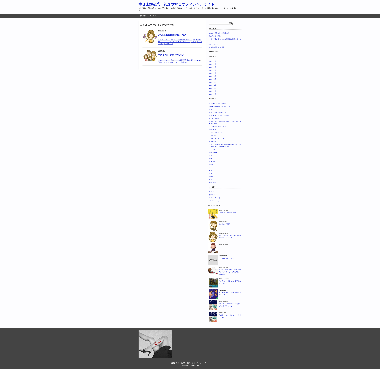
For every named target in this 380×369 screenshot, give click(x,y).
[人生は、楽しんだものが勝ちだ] (213, 214)
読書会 (211, 176)
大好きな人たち (214, 152)
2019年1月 (212, 79)
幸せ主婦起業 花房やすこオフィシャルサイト (177, 4)
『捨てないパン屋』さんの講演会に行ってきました (230, 282)
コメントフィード (214, 198)
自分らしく (188, 40)
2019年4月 (212, 70)
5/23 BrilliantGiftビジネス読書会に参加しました (230, 293)
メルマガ (212, 149)
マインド (193, 42)
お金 (210, 109)
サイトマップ (154, 16)
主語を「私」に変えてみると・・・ (174, 55)
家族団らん (184, 62)
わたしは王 (212, 129)
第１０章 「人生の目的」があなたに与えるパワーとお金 (230, 305)
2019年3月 (212, 73)
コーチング (212, 135)
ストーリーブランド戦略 (216, 138)
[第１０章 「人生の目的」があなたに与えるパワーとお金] (213, 305)
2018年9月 (212, 91)
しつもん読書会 (214, 118)
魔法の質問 (190, 60)
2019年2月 (212, 76)
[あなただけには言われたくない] (149, 31)
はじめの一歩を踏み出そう (217, 126)
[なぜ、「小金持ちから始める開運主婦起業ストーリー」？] (213, 237)
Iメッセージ (197, 60)
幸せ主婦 (180, 40)
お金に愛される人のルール (217, 112)
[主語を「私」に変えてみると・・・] (149, 51)
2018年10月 (213, 88)
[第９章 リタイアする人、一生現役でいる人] (213, 317)
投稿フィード (213, 195)
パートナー (212, 141)
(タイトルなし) (213, 44)
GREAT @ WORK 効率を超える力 (219, 106)
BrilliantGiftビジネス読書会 (217, 103)
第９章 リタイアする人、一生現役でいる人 (230, 316)
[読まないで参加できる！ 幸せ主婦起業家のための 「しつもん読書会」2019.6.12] (213, 271)
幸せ (175, 40)
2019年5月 (212, 67)
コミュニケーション (164, 40)
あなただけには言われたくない (172, 35)
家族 (172, 40)
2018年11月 (213, 85)
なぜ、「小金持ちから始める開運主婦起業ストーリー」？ (230, 237)
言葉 (194, 40)
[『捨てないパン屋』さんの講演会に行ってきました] (213, 282)
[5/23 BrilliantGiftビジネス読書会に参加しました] (213, 294)
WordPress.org (214, 201)
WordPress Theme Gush (190, 365)
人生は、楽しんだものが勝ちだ (219, 33)
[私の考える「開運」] (213, 226)
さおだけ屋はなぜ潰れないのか (219, 115)
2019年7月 (212, 61)
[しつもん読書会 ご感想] (213, 260)
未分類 (211, 164)
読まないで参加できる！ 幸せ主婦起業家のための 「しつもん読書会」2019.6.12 (230, 272)
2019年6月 (212, 64)
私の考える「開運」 (215, 36)
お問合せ (143, 16)
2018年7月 (212, 94)
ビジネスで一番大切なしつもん (181, 42)
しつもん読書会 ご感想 (216, 47)
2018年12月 (213, 82)
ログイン (212, 192)
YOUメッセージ (163, 62)
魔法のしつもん (168, 44)
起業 (210, 179)
